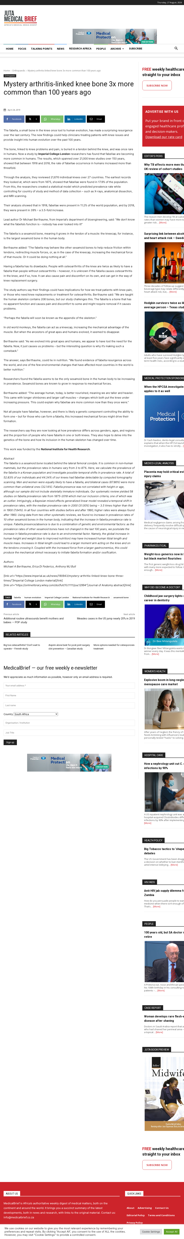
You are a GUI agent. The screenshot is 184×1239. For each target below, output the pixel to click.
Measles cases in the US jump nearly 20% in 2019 (106, 618)
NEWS (60, 48)
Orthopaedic (18, 70)
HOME (9, 48)
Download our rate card (163, 137)
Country (8, 714)
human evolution (32, 597)
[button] (176, 49)
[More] (162, 222)
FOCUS (22, 48)
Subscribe (135, 48)
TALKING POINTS (41, 48)
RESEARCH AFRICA (80, 48)
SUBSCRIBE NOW (157, 85)
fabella (17, 597)
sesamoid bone (121, 597)
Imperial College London (57, 597)
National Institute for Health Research (91, 597)
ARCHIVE (116, 48)
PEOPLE (101, 48)
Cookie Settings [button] (151, 1231)
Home (7, 70)
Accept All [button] (171, 1231)
